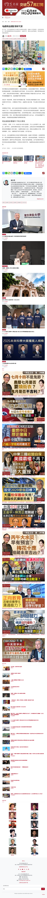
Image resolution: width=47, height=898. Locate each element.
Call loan (24, 38)
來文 (11, 768)
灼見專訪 (4, 234)
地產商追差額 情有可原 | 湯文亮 (16, 21)
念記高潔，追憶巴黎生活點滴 (16, 666)
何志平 (12, 687)
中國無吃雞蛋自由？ (14, 773)
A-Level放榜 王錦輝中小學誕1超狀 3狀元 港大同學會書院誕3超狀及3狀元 (18, 331)
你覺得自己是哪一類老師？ (16, 673)
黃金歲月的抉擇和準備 (15, 780)
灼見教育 (4, 329)
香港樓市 (19, 38)
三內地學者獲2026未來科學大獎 (9, 363)
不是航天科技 (13, 787)
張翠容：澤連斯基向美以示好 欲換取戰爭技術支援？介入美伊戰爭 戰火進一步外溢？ (27, 793)
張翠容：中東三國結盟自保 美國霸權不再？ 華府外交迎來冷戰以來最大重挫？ (19, 475)
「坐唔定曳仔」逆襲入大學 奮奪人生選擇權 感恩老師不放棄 (22, 700)
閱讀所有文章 (40, 199)
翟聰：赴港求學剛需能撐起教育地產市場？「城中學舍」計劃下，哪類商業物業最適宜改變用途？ (39, 164)
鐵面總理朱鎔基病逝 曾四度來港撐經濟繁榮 (19, 760)
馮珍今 (12, 667)
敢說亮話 (23, 36)
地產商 (7, 38)
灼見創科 (4, 361)
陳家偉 (12, 681)
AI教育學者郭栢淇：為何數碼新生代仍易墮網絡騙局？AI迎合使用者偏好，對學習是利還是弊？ (22, 422)
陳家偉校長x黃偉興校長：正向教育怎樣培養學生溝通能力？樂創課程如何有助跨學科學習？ (22, 608)
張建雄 (12, 774)
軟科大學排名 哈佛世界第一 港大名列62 (10, 299)
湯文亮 (9, 36)
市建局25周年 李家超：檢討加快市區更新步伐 (19, 746)
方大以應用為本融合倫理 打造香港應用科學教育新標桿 (14, 236)
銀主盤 (11, 38)
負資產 (15, 38)
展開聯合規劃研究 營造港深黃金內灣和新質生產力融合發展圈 (22, 740)
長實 (3, 38)
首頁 (3, 21)
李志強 (12, 788)
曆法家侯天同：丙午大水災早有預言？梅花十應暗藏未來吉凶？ (16, 556)
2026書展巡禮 (5, 266)
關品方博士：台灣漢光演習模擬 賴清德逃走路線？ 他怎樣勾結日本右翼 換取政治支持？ (27, 733)
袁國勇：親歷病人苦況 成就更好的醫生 (10, 268)
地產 (8, 21)
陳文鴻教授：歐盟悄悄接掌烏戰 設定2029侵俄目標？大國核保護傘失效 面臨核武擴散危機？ (22, 502)
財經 (6, 21)
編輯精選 (12, 741)
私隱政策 (43, 894)
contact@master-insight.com (24, 880)
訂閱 (43, 888)
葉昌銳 (12, 674)
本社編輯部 (6, 269)
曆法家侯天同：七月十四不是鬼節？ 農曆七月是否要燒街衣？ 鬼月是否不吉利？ (19, 395)
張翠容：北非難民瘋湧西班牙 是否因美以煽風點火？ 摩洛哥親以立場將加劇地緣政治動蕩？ (22, 582)
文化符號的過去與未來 (15, 686)
